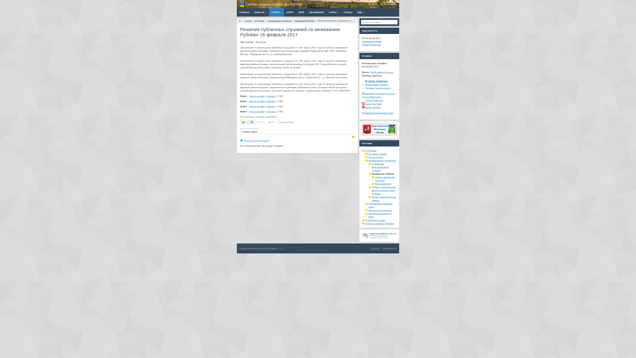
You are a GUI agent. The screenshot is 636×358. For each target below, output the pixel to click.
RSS (353, 136)
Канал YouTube (373, 104)
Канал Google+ (373, 107)
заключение (271, 117)
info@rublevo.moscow (381, 72)
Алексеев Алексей (372, 41)
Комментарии (249, 131)
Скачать (271, 96)
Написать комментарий (256, 140)
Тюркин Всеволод (371, 44)
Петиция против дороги (378, 88)
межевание (248, 117)
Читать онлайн (257, 96)
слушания (260, 117)
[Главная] (239, 21)
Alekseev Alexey (287, 122)
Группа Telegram (374, 100)
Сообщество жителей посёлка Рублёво (257, 248)
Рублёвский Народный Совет (377, 113)
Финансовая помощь (376, 84)
